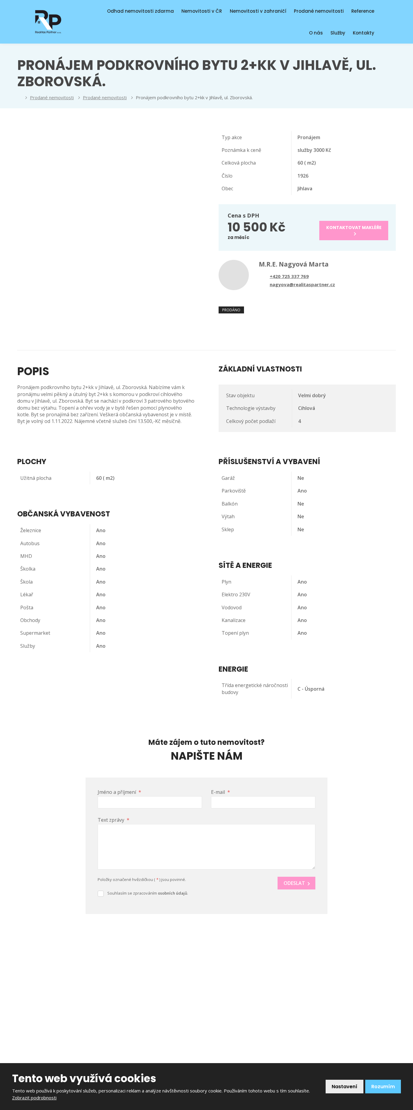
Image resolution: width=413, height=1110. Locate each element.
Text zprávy (113, 820)
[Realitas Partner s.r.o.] (19, 97)
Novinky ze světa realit (146, 966)
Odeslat (294, 883)
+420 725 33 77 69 (248, 1010)
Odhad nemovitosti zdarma (140, 11)
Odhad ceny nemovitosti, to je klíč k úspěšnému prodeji (160, 1018)
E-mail (220, 792)
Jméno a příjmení (119, 792)
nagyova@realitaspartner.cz (267, 1021)
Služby (337, 33)
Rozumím (383, 1086)
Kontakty (363, 33)
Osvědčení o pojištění (144, 1052)
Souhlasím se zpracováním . (147, 893)
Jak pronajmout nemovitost (151, 976)
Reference (362, 11)
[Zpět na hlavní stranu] (48, 22)
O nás (316, 33)
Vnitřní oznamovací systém (247, 983)
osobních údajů (172, 893)
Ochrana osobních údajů (148, 1042)
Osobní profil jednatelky (147, 1032)
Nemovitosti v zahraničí (258, 11)
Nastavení (344, 1086)
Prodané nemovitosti (319, 11)
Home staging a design (146, 1004)
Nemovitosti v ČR (201, 11)
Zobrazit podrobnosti (34, 1098)
